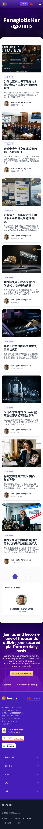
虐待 (19, 823)
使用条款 (5, 818)
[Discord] (3, 805)
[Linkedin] (10, 805)
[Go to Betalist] (9, 745)
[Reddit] (7, 805)
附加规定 (8, 823)
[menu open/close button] (40, 4)
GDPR (29, 818)
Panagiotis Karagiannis (21, 102)
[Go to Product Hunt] (13, 738)
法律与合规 (9, 77)
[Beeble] (4, 4)
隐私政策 (17, 818)
